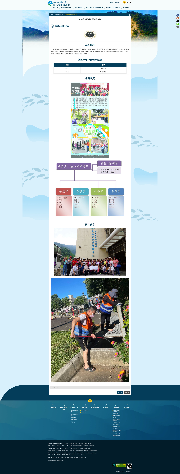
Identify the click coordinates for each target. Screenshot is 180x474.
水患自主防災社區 (66, 8)
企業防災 (108, 8)
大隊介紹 (73, 422)
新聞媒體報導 (99, 8)
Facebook (177, 15)
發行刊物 (89, 8)
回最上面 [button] (127, 392)
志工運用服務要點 (74, 415)
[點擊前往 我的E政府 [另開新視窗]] (113, 465)
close (90, 401)
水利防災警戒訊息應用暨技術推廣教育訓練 (116, 412)
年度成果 (84, 412)
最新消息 (55, 8)
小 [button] (121, 2)
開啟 (130, 2)
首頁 (52, 14)
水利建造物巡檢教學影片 (116, 416)
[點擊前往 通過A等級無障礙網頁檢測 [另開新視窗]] (121, 465)
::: (0, 0)
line (177, 24)
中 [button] (124, 2)
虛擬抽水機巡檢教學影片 (116, 420)
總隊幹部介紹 (74, 419)
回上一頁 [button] (120, 392)
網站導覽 (117, 2)
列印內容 (129, 15)
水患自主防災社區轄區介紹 (71, 14)
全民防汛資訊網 (60, 3)
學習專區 (117, 8)
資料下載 (126, 8)
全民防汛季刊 (84, 410)
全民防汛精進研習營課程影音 (116, 423)
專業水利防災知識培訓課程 (116, 427)
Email (177, 27)
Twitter (177, 21)
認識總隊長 (73, 417)
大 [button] (127, 2)
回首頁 (111, 2)
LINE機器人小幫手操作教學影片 (116, 434)
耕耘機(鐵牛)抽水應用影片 (117, 431)
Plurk (177, 18)
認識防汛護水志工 (74, 411)
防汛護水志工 (79, 8)
